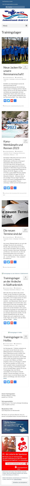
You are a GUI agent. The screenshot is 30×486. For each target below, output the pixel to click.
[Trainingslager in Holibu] (15, 332)
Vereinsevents (18, 79)
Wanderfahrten (6, 154)
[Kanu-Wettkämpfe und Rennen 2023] (15, 124)
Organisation (6, 79)
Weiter (15, 319)
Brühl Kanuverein (7, 105)
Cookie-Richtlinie (18, 479)
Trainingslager (12, 79)
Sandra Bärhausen (10, 77)
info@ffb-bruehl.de (10, 404)
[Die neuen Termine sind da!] (15, 213)
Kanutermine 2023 (15, 193)
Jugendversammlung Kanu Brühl (17, 105)
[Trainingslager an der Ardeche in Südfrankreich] (15, 273)
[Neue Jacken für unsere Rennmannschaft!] (15, 50)
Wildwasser (24, 79)
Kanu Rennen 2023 (8, 193)
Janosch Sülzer (9, 288)
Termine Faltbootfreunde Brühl (10, 267)
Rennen (10, 153)
